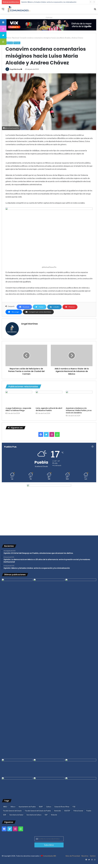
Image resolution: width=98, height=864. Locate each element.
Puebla (88, 811)
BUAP (41, 807)
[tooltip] (3, 22)
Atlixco (13, 807)
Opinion (93, 856)
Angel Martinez (15, 69)
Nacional (15, 38)
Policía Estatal (78, 811)
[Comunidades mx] (49, 25)
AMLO (5, 807)
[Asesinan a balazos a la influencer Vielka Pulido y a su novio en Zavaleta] (79, 398)
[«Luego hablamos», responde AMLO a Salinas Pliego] (18, 398)
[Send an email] (21, 69)
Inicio (9, 38)
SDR (4, 815)
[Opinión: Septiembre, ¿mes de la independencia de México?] (49, 767)
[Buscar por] (95, 10)
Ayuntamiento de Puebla (27, 807)
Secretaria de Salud (16, 815)
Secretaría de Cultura (34, 815)
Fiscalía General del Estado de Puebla (38, 811)
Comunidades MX (49, 856)
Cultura (48, 807)
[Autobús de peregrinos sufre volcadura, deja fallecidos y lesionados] (80, 786)
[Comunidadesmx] (19, 9)
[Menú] (3, 10)
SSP (46, 815)
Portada (17, 43)
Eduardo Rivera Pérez (61, 807)
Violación (54, 815)
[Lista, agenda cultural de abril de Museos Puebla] (49, 398)
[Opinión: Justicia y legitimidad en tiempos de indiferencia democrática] (17, 767)
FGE (74, 807)
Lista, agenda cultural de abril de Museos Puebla (49, 409)
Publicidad (49, 17)
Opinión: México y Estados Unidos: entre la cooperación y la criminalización (48, 2)
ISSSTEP (67, 811)
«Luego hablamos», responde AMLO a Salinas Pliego (18, 409)
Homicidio (57, 811)
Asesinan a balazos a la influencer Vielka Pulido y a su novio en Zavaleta (79, 410)
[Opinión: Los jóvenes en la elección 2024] (17, 786)
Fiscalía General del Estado (12, 811)
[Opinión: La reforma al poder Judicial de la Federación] (49, 786)
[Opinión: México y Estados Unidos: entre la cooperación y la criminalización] (80, 587)
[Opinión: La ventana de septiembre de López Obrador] (80, 767)
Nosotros (85, 856)
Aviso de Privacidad (72, 856)
